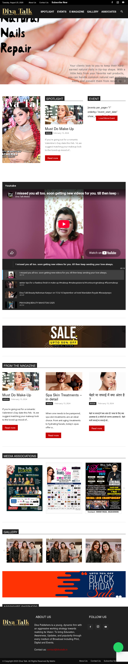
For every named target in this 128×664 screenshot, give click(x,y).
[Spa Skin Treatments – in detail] (64, 381)
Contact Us (43, 2)
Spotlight (47, 11)
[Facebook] (112, 2)
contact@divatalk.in (57, 649)
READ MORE (22, 71)
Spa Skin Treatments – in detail (64, 396)
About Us (32, 2)
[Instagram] (117, 2)
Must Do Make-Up (59, 128)
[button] (122, 11)
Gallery (92, 11)
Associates (108, 11)
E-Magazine (76, 11)
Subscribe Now (59, 2)
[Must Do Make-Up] (64, 114)
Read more (53, 158)
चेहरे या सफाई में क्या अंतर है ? (106, 396)
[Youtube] (123, 2)
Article (48, 133)
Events (61, 11)
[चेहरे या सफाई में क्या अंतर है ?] (107, 381)
